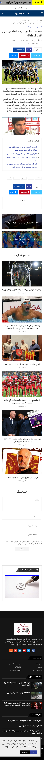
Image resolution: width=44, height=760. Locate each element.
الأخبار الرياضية (21, 20)
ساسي (23, 178)
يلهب (10, 178)
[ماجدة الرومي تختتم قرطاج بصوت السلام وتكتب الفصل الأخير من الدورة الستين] (36, 705)
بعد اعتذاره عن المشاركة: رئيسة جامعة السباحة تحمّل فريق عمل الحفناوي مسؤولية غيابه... (22, 327)
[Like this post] (28, 50)
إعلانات (40, 667)
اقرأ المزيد (25, 752)
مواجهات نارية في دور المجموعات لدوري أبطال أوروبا (22, 289)
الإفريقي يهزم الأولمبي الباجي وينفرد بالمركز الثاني (22, 154)
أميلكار (36, 40)
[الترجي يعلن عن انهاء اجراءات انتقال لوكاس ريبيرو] (22, 348)
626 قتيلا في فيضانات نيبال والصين (18, 693)
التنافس (31, 178)
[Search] (2, 13)
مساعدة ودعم (37, 670)
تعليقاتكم (18, 667)
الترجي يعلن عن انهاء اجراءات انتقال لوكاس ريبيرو (22, 364)
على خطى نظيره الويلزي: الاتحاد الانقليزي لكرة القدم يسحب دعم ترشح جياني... (22, 440)
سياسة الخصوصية (14, 664)
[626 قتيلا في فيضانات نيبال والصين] (36, 695)
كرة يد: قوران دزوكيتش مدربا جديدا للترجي (22, 477)
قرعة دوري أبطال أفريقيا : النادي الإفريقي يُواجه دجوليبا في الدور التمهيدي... (22, 401)
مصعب (16, 178)
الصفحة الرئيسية (36, 20)
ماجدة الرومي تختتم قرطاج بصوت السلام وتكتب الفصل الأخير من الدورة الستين (16, 704)
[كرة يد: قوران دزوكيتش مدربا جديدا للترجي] (22, 461)
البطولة (38, 178)
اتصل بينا (39, 664)
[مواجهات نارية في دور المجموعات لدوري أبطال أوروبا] (22, 273)
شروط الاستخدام (15, 670)
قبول (33, 752)
